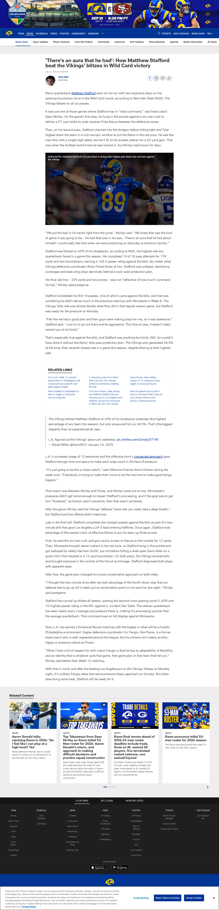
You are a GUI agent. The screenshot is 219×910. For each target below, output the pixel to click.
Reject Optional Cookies (168, 898)
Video (105, 810)
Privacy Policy (29, 906)
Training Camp (72, 850)
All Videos (105, 815)
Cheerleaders (105, 839)
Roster (13, 815)
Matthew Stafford (84, 93)
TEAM (13, 810)
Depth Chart (13, 821)
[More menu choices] (102, 33)
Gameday (136, 834)
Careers (13, 855)
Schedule (41, 810)
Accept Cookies (194, 898)
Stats (13, 836)
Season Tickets (169, 823)
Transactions (13, 850)
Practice (136, 839)
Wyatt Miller (63, 77)
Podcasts (73, 836)
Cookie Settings (141, 898)
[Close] (213, 897)
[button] (109, 189)
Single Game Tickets (169, 829)
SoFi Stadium (136, 850)
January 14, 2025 (100, 444)
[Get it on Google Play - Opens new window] (120, 869)
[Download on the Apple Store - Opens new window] (98, 867)
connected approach (148, 456)
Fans (136, 845)
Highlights (105, 834)
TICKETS (169, 810)
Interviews (105, 829)
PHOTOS (136, 810)
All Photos (136, 815)
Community (72, 821)
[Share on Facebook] (149, 80)
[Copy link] (169, 78)
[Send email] (162, 80)
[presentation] (208, 787)
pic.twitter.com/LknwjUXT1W (137, 439)
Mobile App (72, 831)
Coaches (13, 826)
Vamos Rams (72, 826)
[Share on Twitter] (156, 80)
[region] (109, 898)
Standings (41, 823)
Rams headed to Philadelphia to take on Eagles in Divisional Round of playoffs (63, 394)
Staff (13, 831)
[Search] (159, 33)
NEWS (72, 810)
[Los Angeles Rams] (109, 882)
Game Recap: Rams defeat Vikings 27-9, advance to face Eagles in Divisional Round (145, 380)
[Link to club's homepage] (9, 33)
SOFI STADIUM (203, 810)
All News (72, 815)
